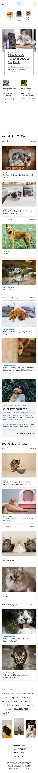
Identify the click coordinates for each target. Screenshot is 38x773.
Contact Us (19, 753)
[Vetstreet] (18, 4)
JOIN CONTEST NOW (25, 434)
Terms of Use (19, 745)
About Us (19, 757)
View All (33, 141)
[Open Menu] (3, 3)
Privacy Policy (19, 749)
